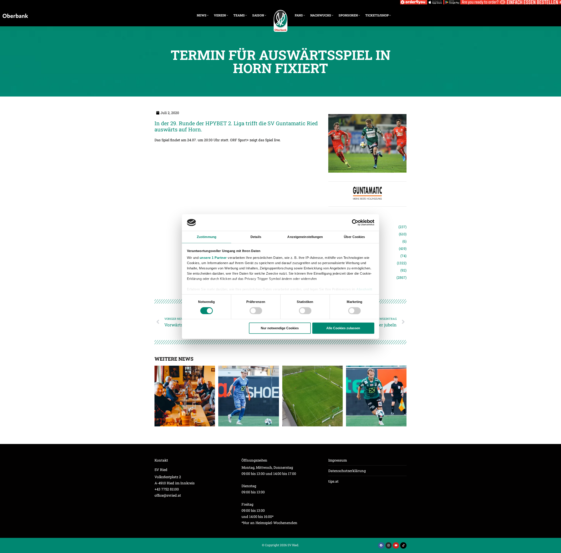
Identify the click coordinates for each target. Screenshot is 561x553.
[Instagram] (388, 545)
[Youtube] (396, 545)
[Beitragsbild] (184, 396)
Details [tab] (255, 237)
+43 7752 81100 (166, 489)
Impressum (337, 460)
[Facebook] (381, 545)
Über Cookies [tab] (354, 237)
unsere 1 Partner (213, 258)
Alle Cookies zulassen (343, 328)
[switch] (256, 310)
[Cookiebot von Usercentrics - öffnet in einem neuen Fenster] (355, 222)
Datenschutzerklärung (347, 470)
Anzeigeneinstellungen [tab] (305, 237)
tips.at (333, 481)
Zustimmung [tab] (206, 237)
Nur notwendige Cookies (280, 328)
